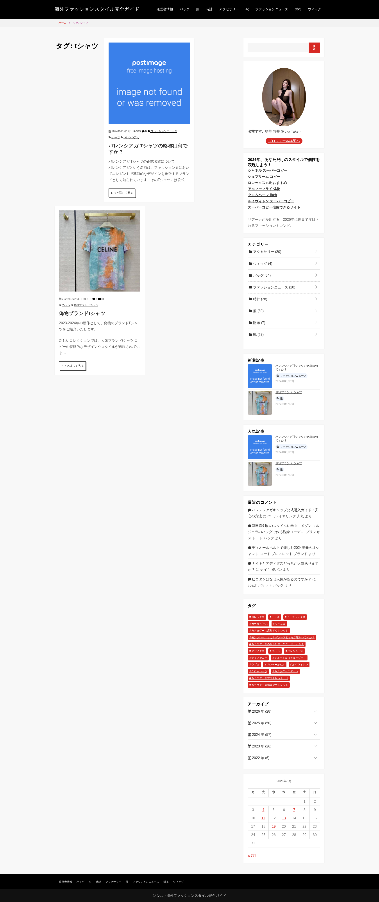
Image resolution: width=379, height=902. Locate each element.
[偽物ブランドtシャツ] (99, 251)
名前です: (255, 131)
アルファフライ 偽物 (264, 189)
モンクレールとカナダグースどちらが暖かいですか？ (283, 637)
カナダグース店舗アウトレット (269, 630)
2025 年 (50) (261, 723)
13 (284, 818)
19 (274, 826)
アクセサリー (229, 9)
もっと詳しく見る (122, 192)
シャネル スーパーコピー (267, 170)
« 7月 (252, 856)
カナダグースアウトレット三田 (269, 678)
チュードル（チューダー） (290, 657)
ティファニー (259, 657)
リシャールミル (275, 664)
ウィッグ (314, 9)
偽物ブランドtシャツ (86, 305)
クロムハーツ (259, 671)
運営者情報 (165, 9)
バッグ (185, 9)
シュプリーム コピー (264, 176)
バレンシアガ (131, 137)
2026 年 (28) (261, 711)
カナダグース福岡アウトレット (269, 685)
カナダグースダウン (286, 671)
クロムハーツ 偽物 (262, 195)
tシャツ (115, 137)
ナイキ (276, 617)
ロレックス (258, 617)
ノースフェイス (296, 617)
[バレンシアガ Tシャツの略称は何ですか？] (149, 83)
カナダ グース (259, 623)
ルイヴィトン (300, 664)
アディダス (258, 651)
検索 (314, 47)
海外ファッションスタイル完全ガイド (97, 9)
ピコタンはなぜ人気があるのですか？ (281, 579)
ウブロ (255, 664)
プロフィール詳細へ (284, 141)
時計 (209, 9)
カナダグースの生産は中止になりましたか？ (277, 644)
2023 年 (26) (261, 746)
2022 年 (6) (260, 758)
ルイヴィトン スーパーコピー (271, 201)
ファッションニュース (271, 9)
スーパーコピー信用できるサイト (274, 207)
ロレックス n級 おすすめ (267, 183)
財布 (298, 9)
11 (263, 818)
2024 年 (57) (261, 735)
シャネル (280, 623)
